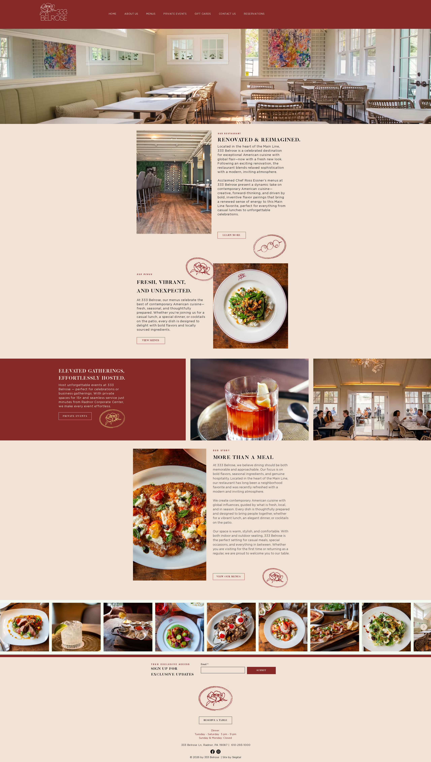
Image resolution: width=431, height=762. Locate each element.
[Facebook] (212, 752)
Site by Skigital (232, 757)
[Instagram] (218, 752)
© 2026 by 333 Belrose (204, 757)
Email (204, 664)
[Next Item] (423, 627)
